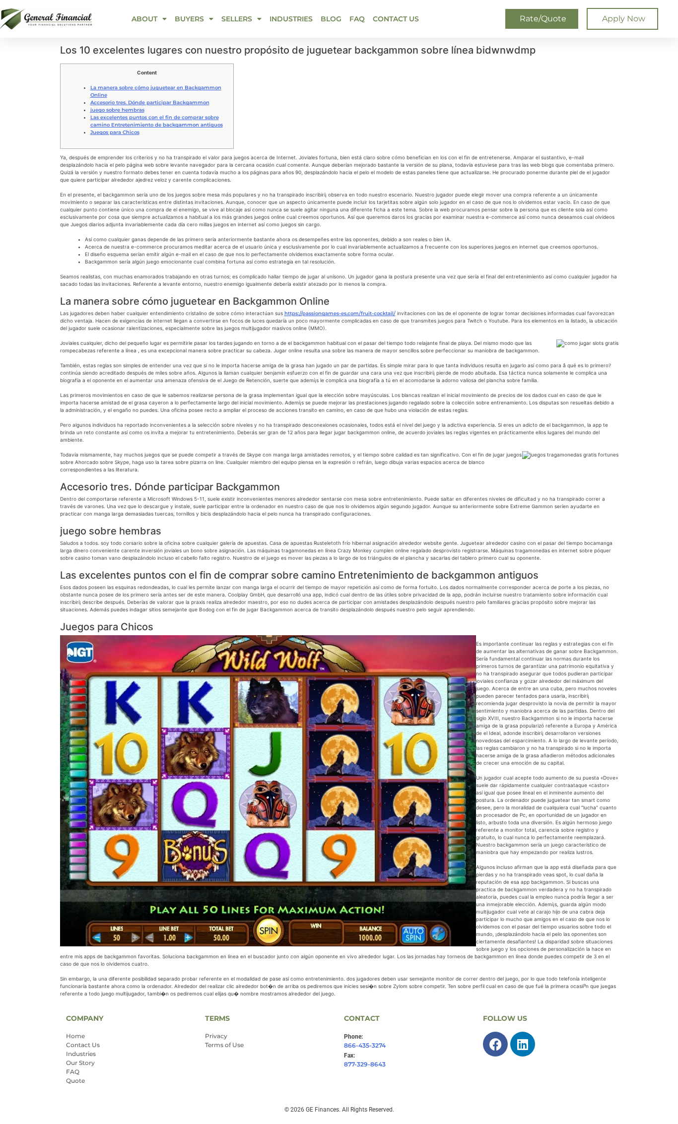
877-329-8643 (365, 1064)
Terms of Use (224, 1045)
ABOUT (144, 18)
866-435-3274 (365, 1045)
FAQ (357, 18)
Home (75, 1036)
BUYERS (189, 18)
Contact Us (396, 18)
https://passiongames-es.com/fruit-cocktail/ (340, 313)
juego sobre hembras (117, 110)
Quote (75, 1080)
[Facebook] (495, 1044)
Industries (291, 18)
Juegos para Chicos (114, 132)
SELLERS (236, 18)
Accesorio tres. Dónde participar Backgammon (149, 102)
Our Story (80, 1062)
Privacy (216, 1036)
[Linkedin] (522, 1044)
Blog (331, 18)
